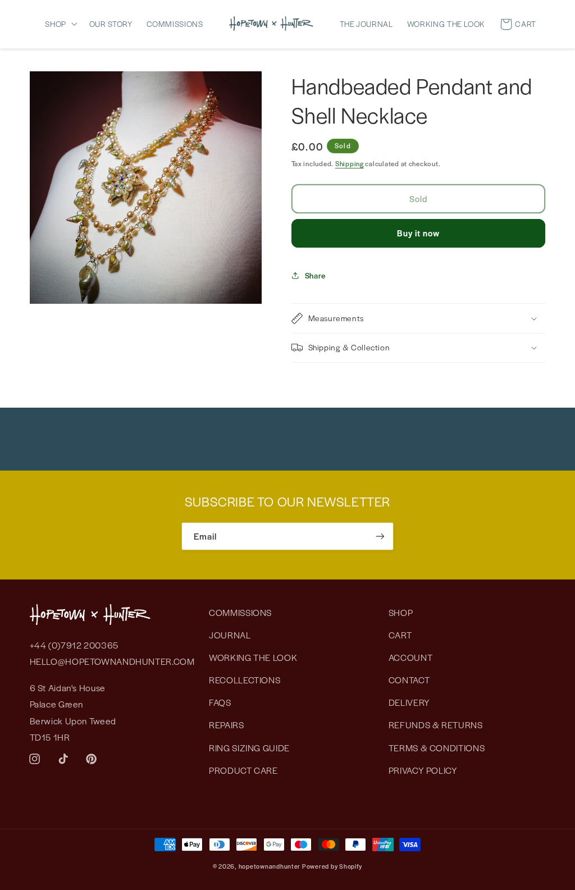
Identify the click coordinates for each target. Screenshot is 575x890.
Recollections (244, 679)
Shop (401, 612)
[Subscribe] (380, 536)
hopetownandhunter (270, 866)
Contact (409, 679)
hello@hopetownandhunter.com (112, 661)
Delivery (409, 702)
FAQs (220, 702)
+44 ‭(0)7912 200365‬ (74, 644)
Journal (229, 634)
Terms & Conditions (437, 747)
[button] (63, 23)
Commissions (240, 612)
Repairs (226, 724)
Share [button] (315, 275)
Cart (400, 634)
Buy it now (418, 233)
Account (410, 657)
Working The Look (253, 657)
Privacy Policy (423, 770)
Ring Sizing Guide (249, 747)
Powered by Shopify (332, 866)
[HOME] (271, 23)
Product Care (243, 770)
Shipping (349, 163)
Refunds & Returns (436, 724)
